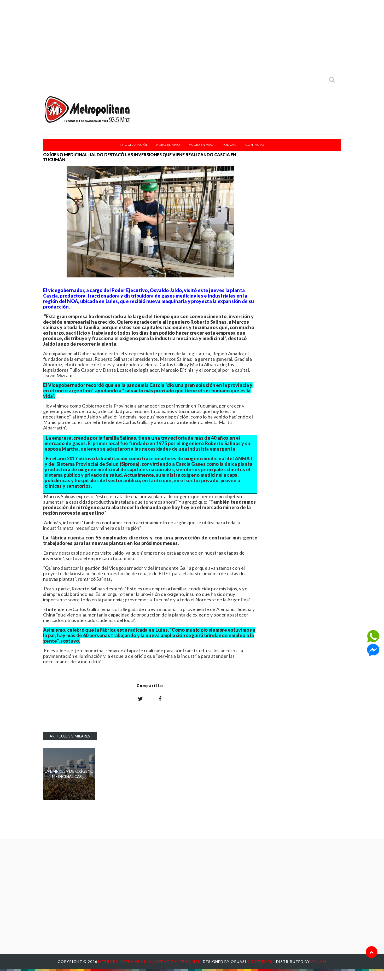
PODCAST (230, 145)
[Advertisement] (192, 36)
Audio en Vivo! (201, 145)
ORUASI (319, 961)
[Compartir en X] (140, 698)
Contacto (254, 145)
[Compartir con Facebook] (160, 698)
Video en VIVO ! (169, 145)
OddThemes (259, 961)
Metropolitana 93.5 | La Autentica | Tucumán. (150, 961)
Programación (134, 145)
